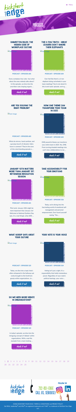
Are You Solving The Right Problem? (21, 106)
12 (40, 361)
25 (25, 365)
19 (68, 361)
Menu (71, 5)
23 (17, 365)
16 (56, 361)
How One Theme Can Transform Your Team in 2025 (54, 108)
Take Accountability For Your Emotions (54, 170)
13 (44, 361)
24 (21, 365)
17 (60, 361)
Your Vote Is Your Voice (54, 234)
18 (64, 361)
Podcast (16, 74)
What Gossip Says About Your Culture (22, 236)
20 (5, 365)
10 (32, 361)
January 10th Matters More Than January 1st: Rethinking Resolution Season (21, 173)
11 (36, 361)
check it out (22, 92)
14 (48, 361)
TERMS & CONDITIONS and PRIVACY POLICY (48, 404)
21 (9, 365)
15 (52, 361)
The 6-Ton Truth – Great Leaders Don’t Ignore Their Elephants (54, 45)
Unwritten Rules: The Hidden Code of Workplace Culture (21, 45)
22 (13, 365)
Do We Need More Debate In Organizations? (22, 298)
